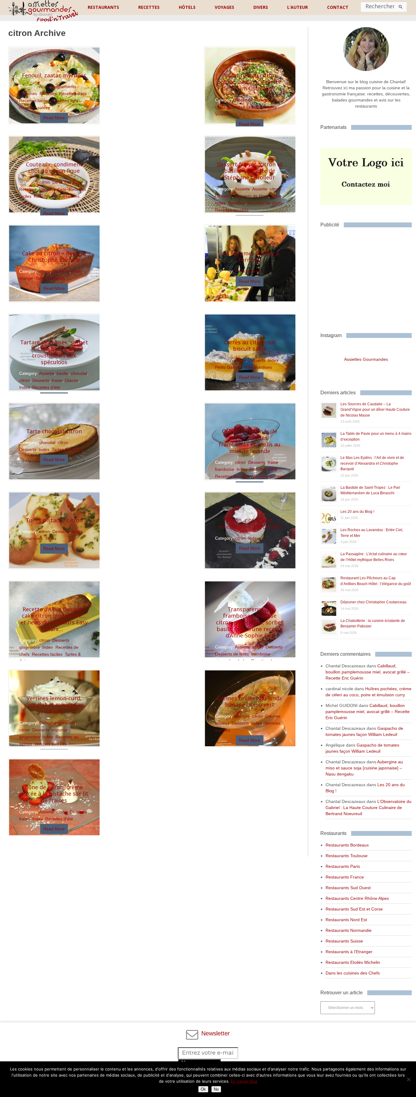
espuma (59, 729)
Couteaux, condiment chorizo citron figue (54, 168)
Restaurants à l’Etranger (349, 951)
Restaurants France (345, 877)
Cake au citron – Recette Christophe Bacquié (54, 257)
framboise (224, 469)
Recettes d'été (73, 93)
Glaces (71, 380)
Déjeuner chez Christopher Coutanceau (373, 602)
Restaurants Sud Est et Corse (354, 909)
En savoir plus (244, 1081)
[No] (408, 1079)
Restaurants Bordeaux (347, 845)
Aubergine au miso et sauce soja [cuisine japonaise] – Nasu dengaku (364, 767)
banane (242, 716)
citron (44, 182)
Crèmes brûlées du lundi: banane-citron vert (249, 701)
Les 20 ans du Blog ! (357, 511)
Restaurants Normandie (349, 930)
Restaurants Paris (343, 866)
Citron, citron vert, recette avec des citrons (249, 524)
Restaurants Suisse (344, 941)
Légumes (28, 93)
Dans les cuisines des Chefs (353, 973)
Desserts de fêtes (251, 195)
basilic (63, 373)
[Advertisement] (368, 278)
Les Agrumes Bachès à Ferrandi (249, 257)
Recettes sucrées (232, 210)
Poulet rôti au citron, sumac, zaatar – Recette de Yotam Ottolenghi (249, 82)
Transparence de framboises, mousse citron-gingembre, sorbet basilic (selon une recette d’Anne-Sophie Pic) (249, 622)
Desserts (223, 195)
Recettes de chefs (265, 203)
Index (220, 203)
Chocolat (47, 722)
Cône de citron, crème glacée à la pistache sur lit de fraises (54, 793)
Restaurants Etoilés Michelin (353, 962)
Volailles (223, 114)
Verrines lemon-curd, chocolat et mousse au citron (54, 704)
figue (78, 182)
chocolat (79, 373)
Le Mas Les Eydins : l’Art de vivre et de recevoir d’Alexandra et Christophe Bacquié (372, 463)
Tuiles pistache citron (54, 520)
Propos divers (248, 271)
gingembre (29, 647)
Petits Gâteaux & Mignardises (243, 367)
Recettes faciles (34, 100)
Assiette (242, 188)
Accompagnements (57, 86)
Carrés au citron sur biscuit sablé (250, 346)
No (216, 1089)
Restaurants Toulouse (347, 855)
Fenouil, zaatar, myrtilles (54, 75)
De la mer (61, 182)
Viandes (269, 107)
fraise (276, 195)
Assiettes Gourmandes (366, 359)
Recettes (48, 93)
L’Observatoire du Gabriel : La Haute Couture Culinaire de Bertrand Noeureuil (368, 807)
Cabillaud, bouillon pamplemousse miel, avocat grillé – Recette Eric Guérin (368, 671)
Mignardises (31, 538)
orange (26, 278)
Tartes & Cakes (50, 278)
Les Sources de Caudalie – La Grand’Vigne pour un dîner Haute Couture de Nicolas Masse (375, 409)
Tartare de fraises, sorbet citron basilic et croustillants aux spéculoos (54, 352)
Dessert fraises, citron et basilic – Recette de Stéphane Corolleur (250, 171)
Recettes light (65, 100)
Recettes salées (34, 107)
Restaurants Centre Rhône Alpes (357, 898)
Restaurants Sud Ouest (348, 887)
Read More (54, 117)
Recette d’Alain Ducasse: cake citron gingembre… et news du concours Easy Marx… (54, 619)
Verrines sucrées (268, 476)
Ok (203, 1089)
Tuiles (50, 538)
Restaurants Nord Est (346, 919)
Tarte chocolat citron (54, 431)
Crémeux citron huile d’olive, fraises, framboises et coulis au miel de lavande (249, 441)
